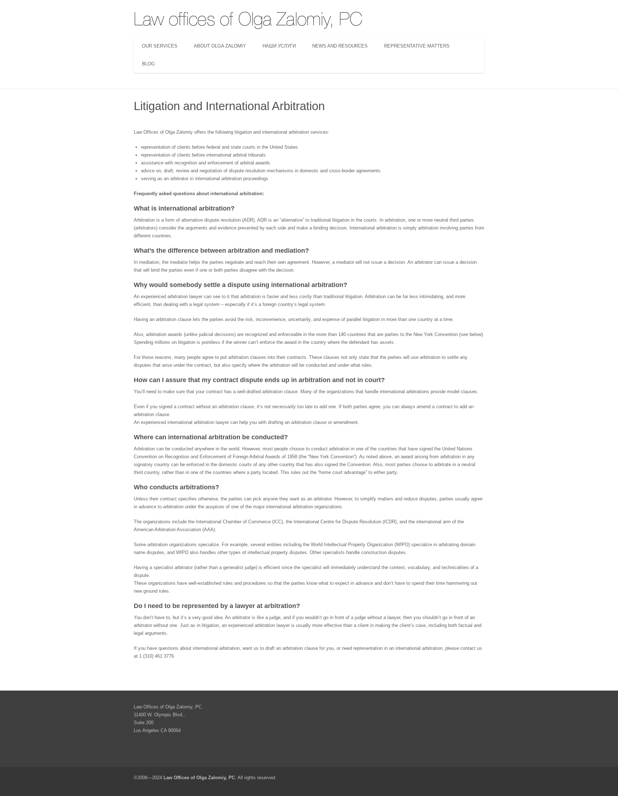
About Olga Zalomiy (220, 46)
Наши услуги (279, 46)
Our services (159, 46)
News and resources (340, 46)
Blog (148, 63)
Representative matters (417, 46)
